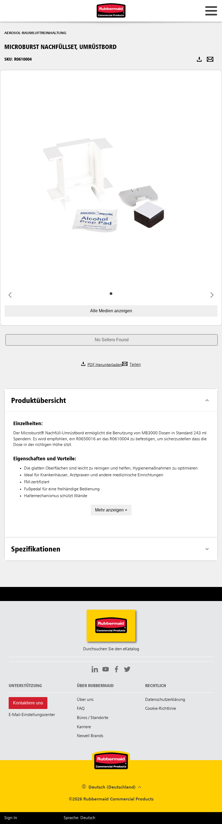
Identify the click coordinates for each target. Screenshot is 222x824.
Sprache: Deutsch (79, 818)
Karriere (84, 727)
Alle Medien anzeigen (111, 310)
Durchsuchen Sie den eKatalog (111, 649)
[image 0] (111, 293)
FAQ (80, 709)
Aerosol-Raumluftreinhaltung (35, 33)
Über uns (85, 700)
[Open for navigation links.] (211, 11)
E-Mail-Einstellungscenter (32, 715)
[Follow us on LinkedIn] (95, 670)
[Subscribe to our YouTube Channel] (105, 670)
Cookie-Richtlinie (160, 709)
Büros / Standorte (92, 718)
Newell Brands (90, 736)
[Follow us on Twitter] (127, 670)
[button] (111, 340)
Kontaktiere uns (28, 703)
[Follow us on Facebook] (116, 670)
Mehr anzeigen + (111, 510)
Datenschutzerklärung (165, 700)
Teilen (135, 365)
